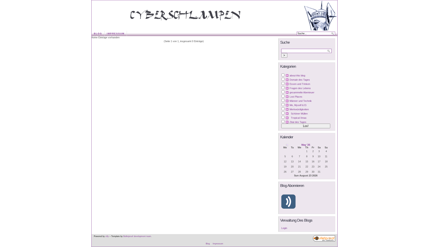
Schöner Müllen (299, 113)
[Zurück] (287, 144)
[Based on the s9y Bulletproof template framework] (324, 241)
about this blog (297, 75)
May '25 (305, 144)
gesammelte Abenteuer (302, 92)
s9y (107, 236)
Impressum (115, 33)
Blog (98, 33)
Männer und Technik (301, 101)
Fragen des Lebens (300, 88)
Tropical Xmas (299, 117)
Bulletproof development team (137, 236)
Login (284, 228)
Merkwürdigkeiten (299, 109)
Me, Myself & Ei (298, 105)
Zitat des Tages (298, 122)
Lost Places (296, 96)
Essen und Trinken (300, 84)
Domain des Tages (300, 79)
